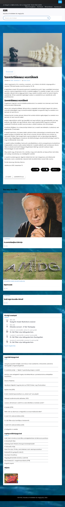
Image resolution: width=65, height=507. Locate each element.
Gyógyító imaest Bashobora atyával (22, 322)
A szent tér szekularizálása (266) (14, 416)
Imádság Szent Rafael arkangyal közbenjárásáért (19, 443)
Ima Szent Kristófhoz (10, 455)
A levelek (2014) (8, 407)
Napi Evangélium (30, 6)
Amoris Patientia (9, 380)
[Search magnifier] (48, 18)
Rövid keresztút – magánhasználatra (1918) (17, 460)
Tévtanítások (49, 6)
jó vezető (8, 176)
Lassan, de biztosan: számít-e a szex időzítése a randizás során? (24, 402)
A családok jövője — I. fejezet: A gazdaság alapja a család (22, 370)
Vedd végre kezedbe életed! (13, 299)
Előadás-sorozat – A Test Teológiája (22, 327)
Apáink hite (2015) (9, 389)
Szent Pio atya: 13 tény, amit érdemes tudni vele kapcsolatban (23, 449)
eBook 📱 (55, 169)
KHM (5, 10)
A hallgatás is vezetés (11, 429)
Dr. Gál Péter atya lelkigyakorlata (21, 332)
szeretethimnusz (19, 176)
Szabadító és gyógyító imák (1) (13, 452)
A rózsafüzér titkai (9, 441)
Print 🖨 (35, 169)
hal (7, 246)
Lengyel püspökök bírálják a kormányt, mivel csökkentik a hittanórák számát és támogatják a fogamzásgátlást (28, 364)
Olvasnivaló (9, 71)
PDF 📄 (45, 169)
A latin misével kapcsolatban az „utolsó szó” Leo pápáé (21, 394)
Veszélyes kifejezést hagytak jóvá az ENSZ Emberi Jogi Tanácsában (25, 385)
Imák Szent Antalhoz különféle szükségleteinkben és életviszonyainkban (26, 438)
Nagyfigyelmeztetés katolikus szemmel (16, 457)
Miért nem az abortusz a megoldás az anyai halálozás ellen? (23, 411)
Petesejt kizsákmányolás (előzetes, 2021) (16, 398)
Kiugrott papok (9, 463)
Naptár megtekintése (9, 345)
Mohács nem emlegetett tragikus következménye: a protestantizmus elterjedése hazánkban (28, 375)
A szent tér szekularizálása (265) (14, 425)
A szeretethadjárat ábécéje (13, 242)
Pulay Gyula (27, 80)
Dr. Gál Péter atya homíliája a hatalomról (16, 420)
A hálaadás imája (9, 446)
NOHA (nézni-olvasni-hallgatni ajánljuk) (14, 281)
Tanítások (40, 6)
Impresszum (57, 6)
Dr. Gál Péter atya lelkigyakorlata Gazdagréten (26, 337)
